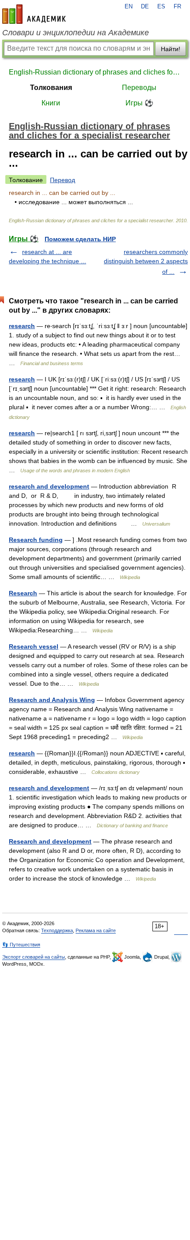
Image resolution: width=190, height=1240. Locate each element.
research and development (49, 486)
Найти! (170, 48)
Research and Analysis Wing (52, 699)
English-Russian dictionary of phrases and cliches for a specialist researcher (95, 72)
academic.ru (34, 14)
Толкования (51, 87)
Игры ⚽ (139, 103)
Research (23, 593)
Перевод (62, 179)
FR (177, 7)
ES (161, 7)
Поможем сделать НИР (80, 239)
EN (129, 7)
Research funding (36, 539)
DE (145, 7)
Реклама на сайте (96, 930)
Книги (51, 103)
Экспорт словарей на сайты (33, 957)
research (22, 325)
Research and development (50, 841)
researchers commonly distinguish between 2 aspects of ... (146, 261)
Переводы (139, 87)
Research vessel (33, 646)
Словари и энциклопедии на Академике (75, 32)
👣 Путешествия (21, 944)
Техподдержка (57, 930)
